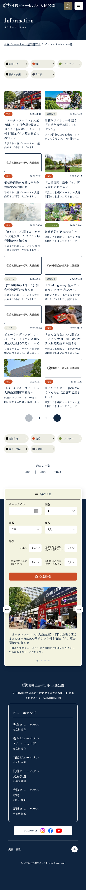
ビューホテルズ (24, 712)
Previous (7, 609)
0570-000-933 (51, 698)
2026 (28, 472)
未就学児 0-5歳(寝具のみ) (19, 562)
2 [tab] (41, 660)
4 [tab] (48, 660)
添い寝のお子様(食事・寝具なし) (53, 562)
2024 (57, 472)
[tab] (43, 494)
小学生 (23, 548)
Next (79, 609)
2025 (43, 472)
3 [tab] (45, 660)
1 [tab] (37, 661)
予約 (68, 7)
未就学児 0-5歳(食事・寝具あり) (53, 548)
